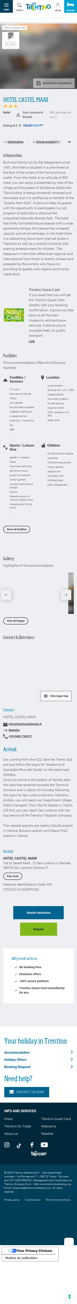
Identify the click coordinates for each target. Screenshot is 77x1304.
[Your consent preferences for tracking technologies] (69, 1297)
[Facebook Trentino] (31, 1145)
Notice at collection (21, 1258)
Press (8, 1119)
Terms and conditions (58, 1199)
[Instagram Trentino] (6, 1145)
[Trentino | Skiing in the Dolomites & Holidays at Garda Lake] (38, 6)
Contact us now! (30, 1092)
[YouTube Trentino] (44, 1145)
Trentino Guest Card (56, 1119)
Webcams (48, 1126)
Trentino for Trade (17, 1126)
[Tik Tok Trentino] (20, 1145)
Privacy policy (12, 1199)
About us (11, 1134)
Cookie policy (32, 1199)
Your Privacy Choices (34, 1251)
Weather (47, 1134)
